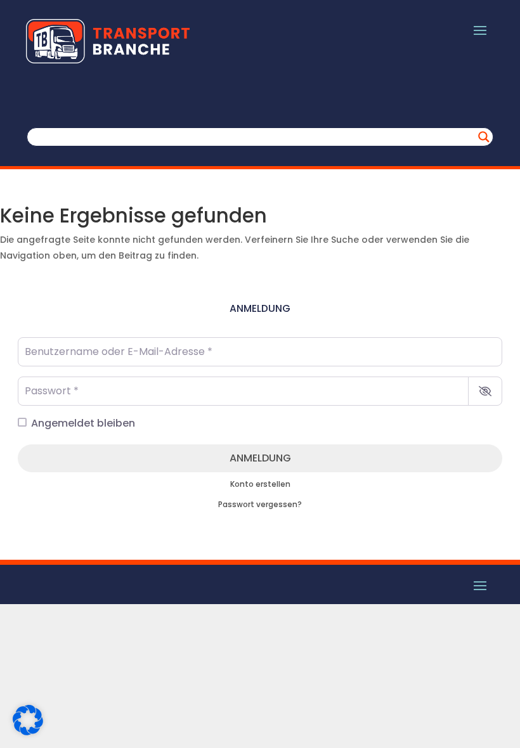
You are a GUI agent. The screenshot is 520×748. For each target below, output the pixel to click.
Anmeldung (260, 458)
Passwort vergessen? (260, 505)
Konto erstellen (260, 484)
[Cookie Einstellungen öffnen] (28, 732)
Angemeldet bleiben (83, 423)
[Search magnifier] (484, 137)
